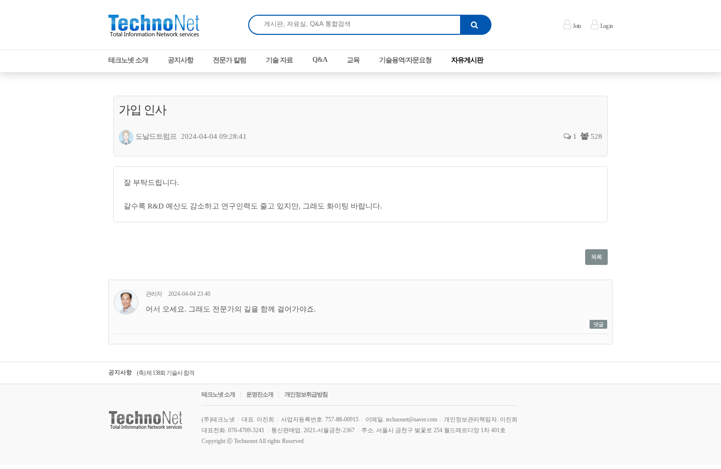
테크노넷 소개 (218, 394)
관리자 (154, 293)
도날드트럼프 (156, 136)
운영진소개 (259, 394)
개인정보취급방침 (306, 394)
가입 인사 (142, 110)
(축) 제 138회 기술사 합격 (165, 372)
